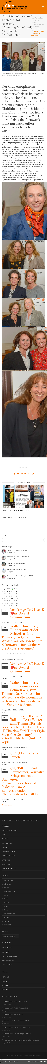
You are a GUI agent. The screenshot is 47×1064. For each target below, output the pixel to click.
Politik (6, 906)
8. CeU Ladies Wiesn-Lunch (26, 755)
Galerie (6, 888)
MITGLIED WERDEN (8, 960)
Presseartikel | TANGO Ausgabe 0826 (16, 1008)
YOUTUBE (5, 985)
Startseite (34, 16)
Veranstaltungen (9, 914)
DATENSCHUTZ (6, 864)
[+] (23, 496)
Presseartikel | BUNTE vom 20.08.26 (15, 1002)
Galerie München (9, 891)
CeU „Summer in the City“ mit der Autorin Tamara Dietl (21, 1040)
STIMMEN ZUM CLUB (8, 851)
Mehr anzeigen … (7, 805)
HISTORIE (5, 839)
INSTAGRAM (6, 977)
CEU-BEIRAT (5, 847)
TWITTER (4, 981)
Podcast (6, 902)
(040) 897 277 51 (38, 31)
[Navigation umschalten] (43, 6)
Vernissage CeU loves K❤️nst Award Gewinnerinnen (27, 613)
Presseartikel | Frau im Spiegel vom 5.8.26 (17, 1027)
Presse (6, 910)
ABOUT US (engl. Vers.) (9, 830)
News (40, 16)
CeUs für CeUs (8, 880)
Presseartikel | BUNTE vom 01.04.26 (16, 510)
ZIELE (3, 834)
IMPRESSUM (6, 860)
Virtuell (6, 917)
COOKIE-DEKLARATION (9, 868)
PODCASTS (5, 990)
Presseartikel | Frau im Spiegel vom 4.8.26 (17, 1034)
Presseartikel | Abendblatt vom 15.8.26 (16, 1021)
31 (2, 606)
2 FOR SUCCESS (7, 965)
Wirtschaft (7, 925)
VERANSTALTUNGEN (8, 856)
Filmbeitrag (7, 884)
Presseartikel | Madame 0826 (13, 1014)
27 (9, 603)
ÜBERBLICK (5, 826)
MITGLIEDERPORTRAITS (9, 956)
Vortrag (6, 921)
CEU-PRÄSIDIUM (7, 843)
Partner (6, 899)
